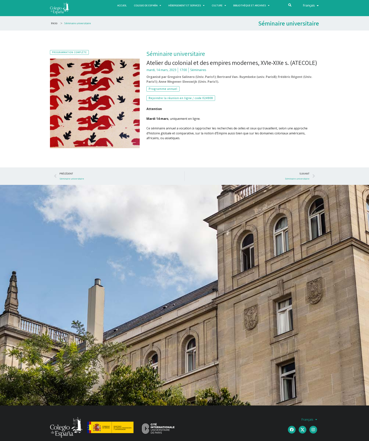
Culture (217, 5)
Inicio (54, 23)
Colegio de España (146, 5)
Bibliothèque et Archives (249, 5)
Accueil (122, 5)
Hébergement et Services (184, 5)
